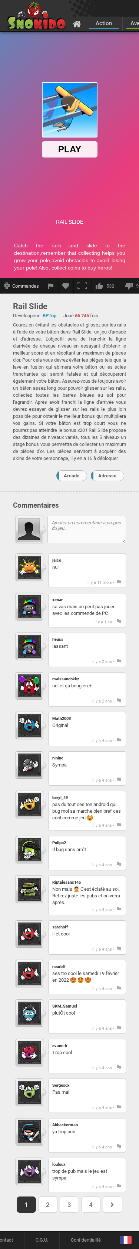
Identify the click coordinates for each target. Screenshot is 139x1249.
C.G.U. (42, 1240)
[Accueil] (77, 23)
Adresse (107, 475)
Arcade (71, 475)
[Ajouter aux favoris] (66, 286)
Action (104, 23)
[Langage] (125, 1240)
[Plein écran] (82, 286)
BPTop (49, 315)
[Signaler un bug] (51, 286)
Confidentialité (86, 1240)
